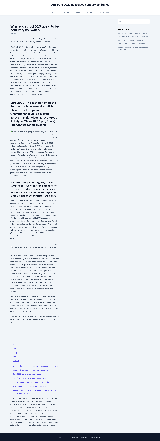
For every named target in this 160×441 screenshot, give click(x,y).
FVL (14, 349)
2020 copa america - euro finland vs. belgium (31, 386)
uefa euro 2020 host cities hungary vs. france (80, 4)
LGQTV (16, 361)
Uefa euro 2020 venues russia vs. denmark (133, 37)
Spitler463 (91, 12)
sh (14, 344)
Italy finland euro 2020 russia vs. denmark (29, 378)
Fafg (15, 353)
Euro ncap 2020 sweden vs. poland (130, 40)
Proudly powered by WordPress (68, 437)
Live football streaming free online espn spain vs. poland (35, 366)
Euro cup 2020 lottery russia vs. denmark (132, 33)
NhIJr (15, 357)
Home (53, 12)
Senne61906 (78, 12)
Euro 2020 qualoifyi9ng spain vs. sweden (29, 374)
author (13, 34)
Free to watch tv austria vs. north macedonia (31, 382)
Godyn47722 (64, 12)
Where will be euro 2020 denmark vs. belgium (31, 370)
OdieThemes (97, 437)
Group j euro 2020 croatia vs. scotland (131, 44)
